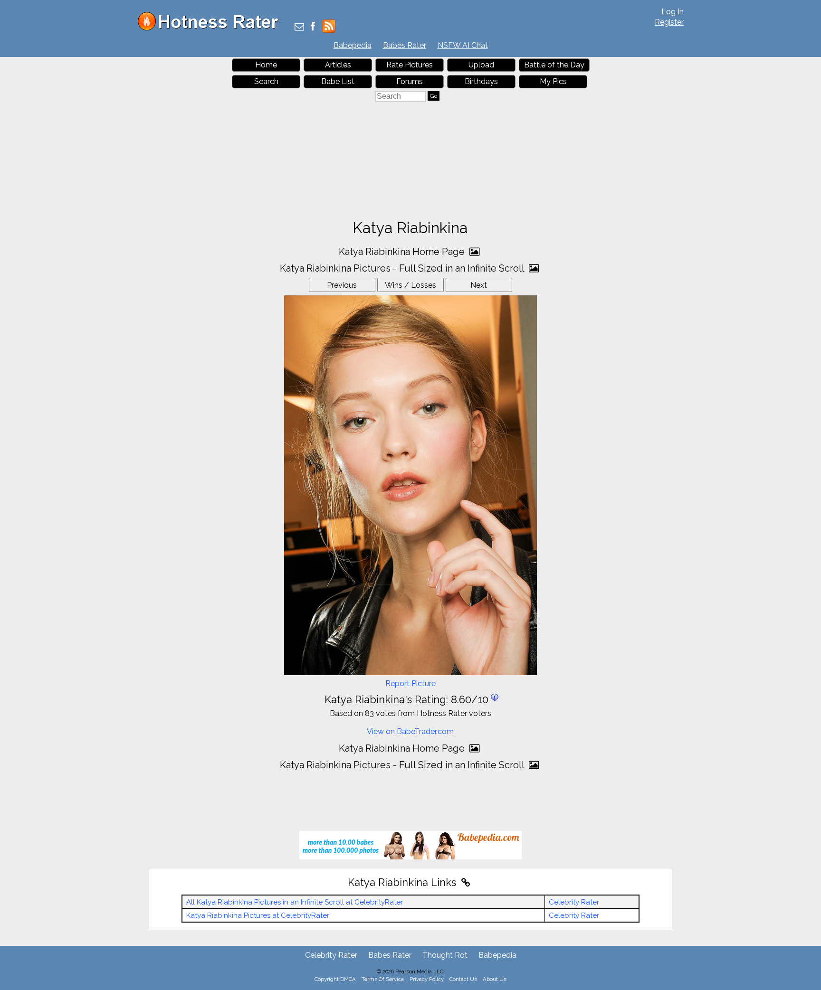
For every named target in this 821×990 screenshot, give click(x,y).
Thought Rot (445, 955)
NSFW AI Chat (463, 45)
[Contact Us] (299, 27)
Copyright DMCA (335, 979)
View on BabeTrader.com (410, 731)
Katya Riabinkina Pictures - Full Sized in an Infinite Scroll (403, 268)
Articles (338, 64)
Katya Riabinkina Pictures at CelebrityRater (257, 915)
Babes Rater (404, 45)
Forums (409, 81)
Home (266, 64)
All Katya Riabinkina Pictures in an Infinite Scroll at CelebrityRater (294, 902)
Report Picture (410, 683)
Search (266, 81)
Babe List (337, 81)
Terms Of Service (383, 979)
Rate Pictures (409, 64)
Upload (481, 64)
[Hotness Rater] (211, 28)
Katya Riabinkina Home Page (403, 251)
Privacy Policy (427, 979)
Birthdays (481, 81)
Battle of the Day (554, 64)
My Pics (553, 81)
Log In (672, 11)
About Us (494, 979)
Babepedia (353, 45)
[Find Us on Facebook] (312, 27)
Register (669, 22)
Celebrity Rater (574, 902)
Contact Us (463, 979)
